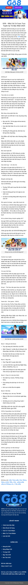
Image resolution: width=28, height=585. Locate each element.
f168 (15, 484)
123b (20, 480)
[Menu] (2, 3)
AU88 (6, 574)
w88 (2, 484)
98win (3, 482)
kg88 (20, 574)
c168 (14, 482)
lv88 (10, 480)
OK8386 (24, 572)
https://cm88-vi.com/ (15, 572)
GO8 (19, 36)
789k (10, 482)
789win (24, 480)
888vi (16, 574)
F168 (13, 480)
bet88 (22, 482)
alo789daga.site (8, 484)
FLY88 (3, 574)
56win (13, 574)
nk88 (19, 484)
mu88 (16, 480)
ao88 (18, 482)
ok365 (7, 482)
